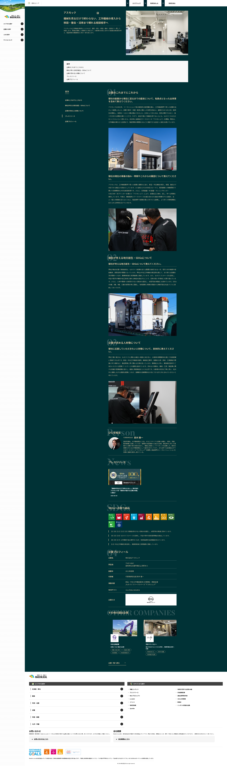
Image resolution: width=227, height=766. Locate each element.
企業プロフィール (72, 79)
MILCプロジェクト (135, 696)
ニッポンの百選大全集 (184, 705)
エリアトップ (137, 3)
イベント (132, 702)
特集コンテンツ (134, 689)
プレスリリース (71, 76)
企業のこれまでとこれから (75, 67)
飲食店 (179, 702)
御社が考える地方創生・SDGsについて (79, 70)
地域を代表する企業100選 (185, 689)
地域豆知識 (133, 705)
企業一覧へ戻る (114, 663)
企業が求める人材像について (76, 73)
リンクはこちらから (132, 590)
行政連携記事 (181, 692)
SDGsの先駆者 (182, 699)
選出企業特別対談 (182, 696)
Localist (132, 699)
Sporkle (132, 708)
